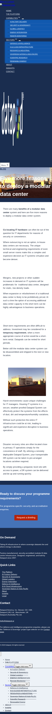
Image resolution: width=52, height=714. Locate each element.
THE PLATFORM (13, 14)
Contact (10, 72)
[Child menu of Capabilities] (23, 18)
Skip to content (7, 2)
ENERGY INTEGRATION (18, 32)
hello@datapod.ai (7, 621)
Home (8, 11)
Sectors (8, 685)
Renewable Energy (18, 61)
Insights (10, 68)
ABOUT (9, 65)
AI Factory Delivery (18, 22)
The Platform (7, 572)
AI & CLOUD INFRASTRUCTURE (21, 47)
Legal (4, 596)
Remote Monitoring (18, 36)
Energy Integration (9, 582)
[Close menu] (0, 654)
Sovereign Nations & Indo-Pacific (24, 54)
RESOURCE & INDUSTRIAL (20, 50)
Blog (3, 169)
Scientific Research (18, 58)
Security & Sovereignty (20, 25)
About (4, 591)
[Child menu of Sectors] (20, 40)
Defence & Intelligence (20, 43)
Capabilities (9, 667)
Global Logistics (17, 29)
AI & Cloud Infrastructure (12, 586)
